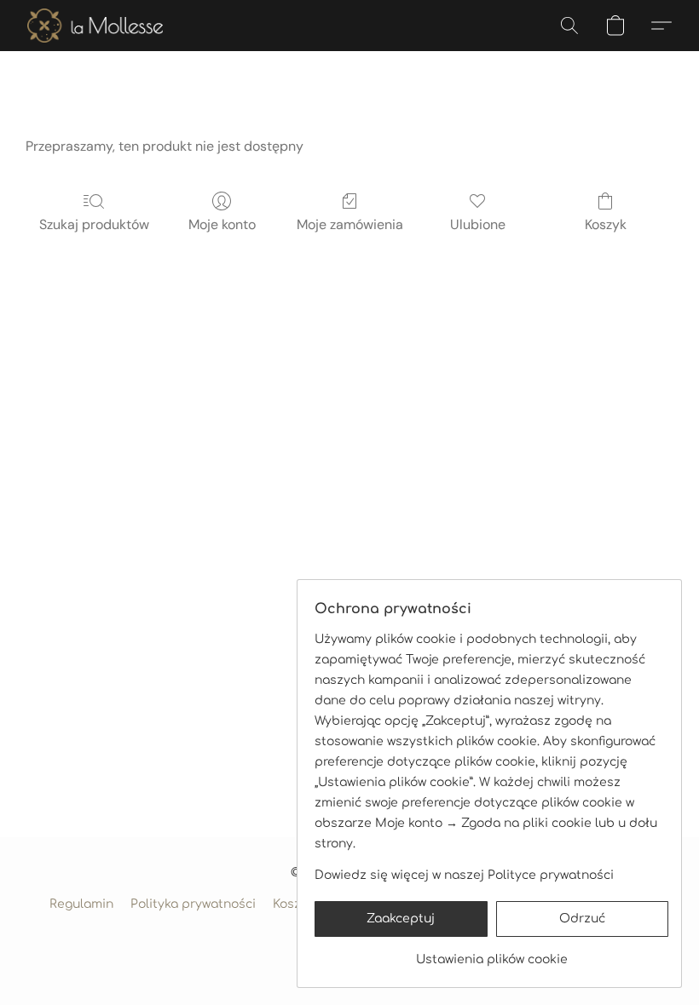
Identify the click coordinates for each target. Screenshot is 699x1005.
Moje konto (222, 224)
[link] (491, 953)
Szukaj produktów (94, 224)
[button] (95, 26)
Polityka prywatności (193, 904)
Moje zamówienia (350, 224)
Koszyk (606, 224)
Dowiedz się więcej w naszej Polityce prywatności (464, 875)
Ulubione (477, 224)
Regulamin (81, 904)
